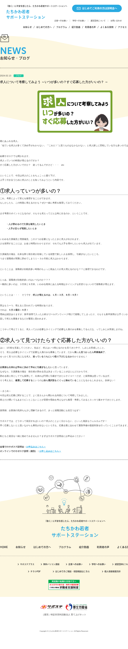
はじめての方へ (44, 27)
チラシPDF (35, 571)
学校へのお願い (79, 21)
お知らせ (27, 27)
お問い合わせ (116, 21)
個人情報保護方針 (112, 571)
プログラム (61, 27)
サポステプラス (27, 564)
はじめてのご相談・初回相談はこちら (72, 571)
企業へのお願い (60, 21)
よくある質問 (106, 27)
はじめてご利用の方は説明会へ (99, 8)
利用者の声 (90, 27)
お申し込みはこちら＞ (50, 451)
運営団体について (98, 21)
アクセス (122, 27)
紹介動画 (76, 27)
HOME (4, 547)
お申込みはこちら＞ (36, 446)
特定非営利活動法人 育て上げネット (68, 614)
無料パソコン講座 (51, 564)
